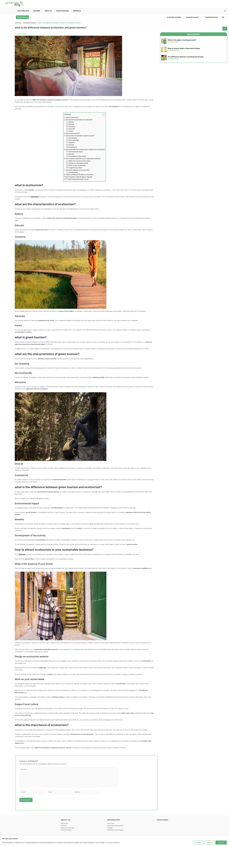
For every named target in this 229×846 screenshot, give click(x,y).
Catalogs (109, 828)
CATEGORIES (162, 820)
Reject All (209, 842)
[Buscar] (224, 29)
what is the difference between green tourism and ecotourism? (85, 149)
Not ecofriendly (74, 140)
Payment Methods (66, 830)
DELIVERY (37, 11)
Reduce (71, 122)
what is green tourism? (73, 133)
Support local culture (75, 167)
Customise (197, 842)
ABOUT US (48, 11)
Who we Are (64, 823)
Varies (71, 131)
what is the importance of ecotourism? (78, 170)
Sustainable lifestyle (211, 17)
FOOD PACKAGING (62, 11)
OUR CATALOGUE (23, 11)
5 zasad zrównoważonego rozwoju (77, 179)
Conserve (72, 126)
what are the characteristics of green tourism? (80, 136)
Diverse (71, 145)
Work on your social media (77, 165)
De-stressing (73, 138)
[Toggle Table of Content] (103, 114)
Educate (71, 124)
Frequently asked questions (115, 825)
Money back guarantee (67, 828)
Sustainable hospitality (174, 17)
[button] (225, 11)
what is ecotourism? (72, 117)
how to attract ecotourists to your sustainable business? (83, 158)
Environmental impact (76, 151)
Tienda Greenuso (22, 17)
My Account (110, 823)
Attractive (72, 142)
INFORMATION (113, 820)
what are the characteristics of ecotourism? (79, 120)
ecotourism (34, 196)
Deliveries (64, 825)
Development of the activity (77, 156)
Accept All (221, 842)
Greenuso (18, 23)
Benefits (71, 154)
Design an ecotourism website (78, 163)
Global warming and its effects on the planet (79, 174)
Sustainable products (192, 17)
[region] (114, 841)
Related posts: (73, 172)
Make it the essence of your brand (79, 161)
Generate (72, 129)
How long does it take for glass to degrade (79, 177)
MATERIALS (77, 11)
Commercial (73, 147)
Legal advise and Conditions (115, 830)
